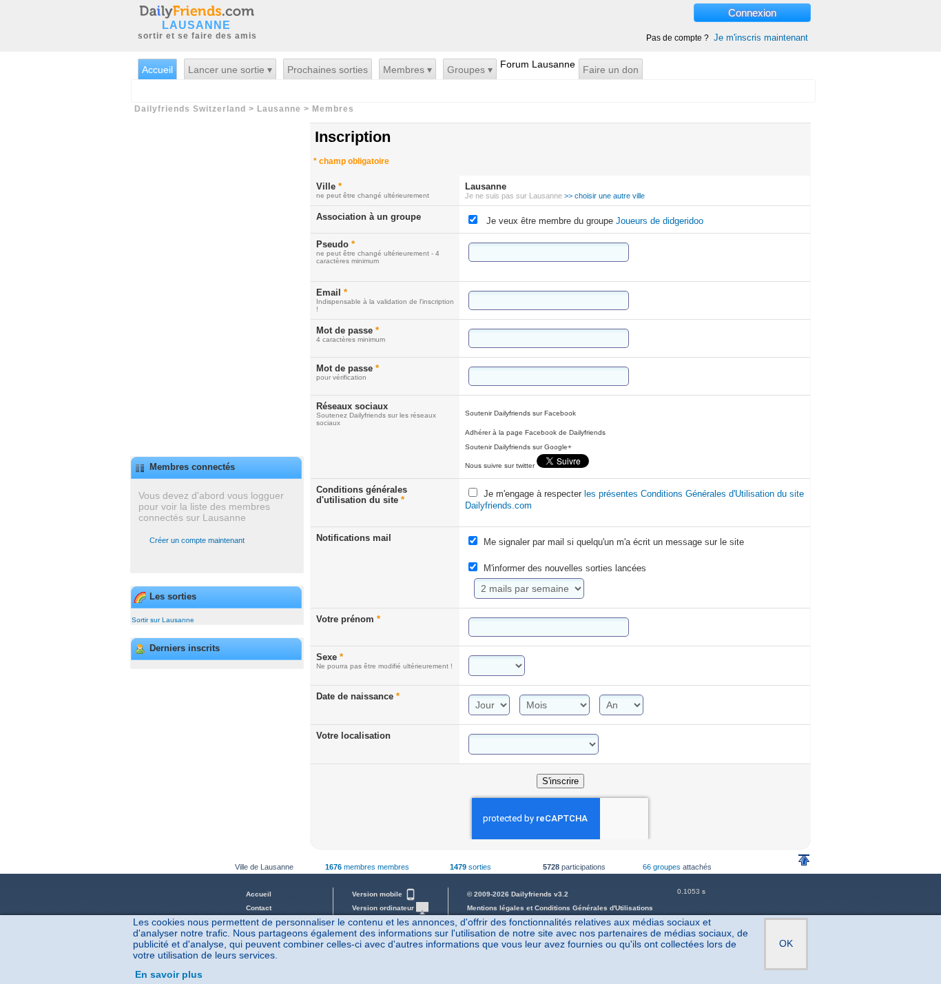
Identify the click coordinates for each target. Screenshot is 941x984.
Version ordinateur (384, 908)
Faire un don (611, 69)
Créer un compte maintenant (197, 540)
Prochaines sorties (327, 69)
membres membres (367, 867)
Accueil (157, 69)
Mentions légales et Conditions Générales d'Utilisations (560, 908)
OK (786, 943)
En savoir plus (169, 974)
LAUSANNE (196, 25)
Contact (258, 908)
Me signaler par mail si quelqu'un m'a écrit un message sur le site (614, 542)
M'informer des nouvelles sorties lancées (565, 568)
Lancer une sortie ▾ (230, 69)
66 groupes (662, 867)
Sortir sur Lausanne (163, 620)
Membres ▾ (407, 69)
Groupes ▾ (470, 69)
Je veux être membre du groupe (594, 221)
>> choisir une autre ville (604, 196)
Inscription (353, 136)
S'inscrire (560, 781)
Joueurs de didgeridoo (658, 221)
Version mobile (378, 894)
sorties (470, 867)
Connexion (752, 13)
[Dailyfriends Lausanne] (196, 11)
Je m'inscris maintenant (761, 37)
